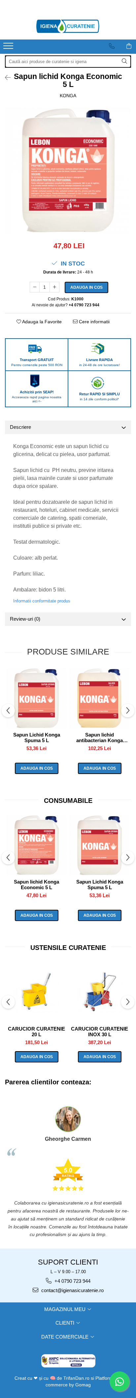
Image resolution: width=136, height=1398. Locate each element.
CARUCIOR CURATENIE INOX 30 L (99, 1031)
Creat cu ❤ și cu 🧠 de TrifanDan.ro (53, 1378)
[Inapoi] (5, 77)
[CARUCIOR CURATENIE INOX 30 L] (99, 992)
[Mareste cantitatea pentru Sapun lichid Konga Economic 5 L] (54, 287)
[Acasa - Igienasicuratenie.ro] (68, 26)
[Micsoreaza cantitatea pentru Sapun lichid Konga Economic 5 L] (35, 287)
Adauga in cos (86, 287)
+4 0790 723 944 (71, 1281)
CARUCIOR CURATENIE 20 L (36, 1031)
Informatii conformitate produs (41, 600)
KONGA (68, 95)
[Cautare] (124, 61)
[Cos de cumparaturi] (129, 46)
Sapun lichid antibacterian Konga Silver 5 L (99, 737)
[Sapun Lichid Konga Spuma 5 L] (36, 698)
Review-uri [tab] (25, 619)
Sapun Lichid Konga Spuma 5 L (36, 737)
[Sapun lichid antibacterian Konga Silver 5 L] (99, 698)
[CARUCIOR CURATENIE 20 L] (36, 992)
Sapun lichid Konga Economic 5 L (36, 884)
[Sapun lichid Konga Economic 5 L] (68, 170)
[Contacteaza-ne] (111, 46)
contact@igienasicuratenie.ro (72, 1290)
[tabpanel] (68, 170)
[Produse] (9, 48)
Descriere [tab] (20, 427)
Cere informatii (94, 321)
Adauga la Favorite (41, 321)
